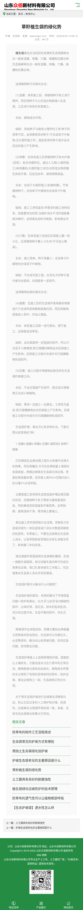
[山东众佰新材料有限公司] (29, 7)
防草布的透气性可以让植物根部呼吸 (38, 798)
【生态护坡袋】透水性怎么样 (33, 807)
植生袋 (19, 53)
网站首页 (68, 907)
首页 (20, 13)
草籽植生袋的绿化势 (26, 769)
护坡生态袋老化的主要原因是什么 (36, 760)
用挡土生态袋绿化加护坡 (30, 751)
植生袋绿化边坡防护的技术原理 (34, 788)
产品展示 (41, 907)
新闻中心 (30, 13)
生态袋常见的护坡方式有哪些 (33, 741)
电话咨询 (14, 907)
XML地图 (42, 855)
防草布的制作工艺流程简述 (31, 732)
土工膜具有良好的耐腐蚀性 (31, 779)
